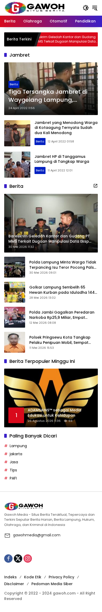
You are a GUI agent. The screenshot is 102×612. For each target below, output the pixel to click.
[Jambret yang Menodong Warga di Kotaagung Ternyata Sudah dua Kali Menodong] (17, 133)
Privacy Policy (61, 577)
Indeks (10, 577)
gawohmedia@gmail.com (36, 535)
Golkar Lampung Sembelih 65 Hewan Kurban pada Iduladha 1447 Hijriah (63, 290)
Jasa (14, 462)
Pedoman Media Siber (52, 583)
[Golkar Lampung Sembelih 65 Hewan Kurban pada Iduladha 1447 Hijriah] (14, 292)
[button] (86, 8)
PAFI (13, 478)
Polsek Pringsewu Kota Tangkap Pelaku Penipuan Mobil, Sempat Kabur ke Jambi (59, 340)
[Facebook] (8, 558)
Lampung (18, 445)
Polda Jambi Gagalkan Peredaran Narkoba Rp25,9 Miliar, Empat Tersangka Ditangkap (61, 315)
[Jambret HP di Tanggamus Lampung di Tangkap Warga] (17, 165)
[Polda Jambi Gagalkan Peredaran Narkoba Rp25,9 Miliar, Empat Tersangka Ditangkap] (14, 317)
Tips (13, 470)
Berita (14, 84)
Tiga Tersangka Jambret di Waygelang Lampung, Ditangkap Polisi (47, 96)
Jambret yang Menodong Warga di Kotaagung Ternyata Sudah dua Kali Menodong (66, 127)
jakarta (16, 454)
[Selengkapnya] (95, 185)
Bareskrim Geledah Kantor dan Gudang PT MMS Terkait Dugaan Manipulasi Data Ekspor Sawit (51, 39)
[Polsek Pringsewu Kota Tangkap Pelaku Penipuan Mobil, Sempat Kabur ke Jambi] (14, 342)
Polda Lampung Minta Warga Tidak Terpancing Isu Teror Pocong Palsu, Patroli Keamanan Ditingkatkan (63, 265)
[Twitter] (18, 558)
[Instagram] (28, 558)
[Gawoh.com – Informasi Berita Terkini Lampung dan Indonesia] (34, 7)
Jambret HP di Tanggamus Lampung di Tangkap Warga (62, 159)
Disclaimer (14, 583)
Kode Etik (32, 577)
